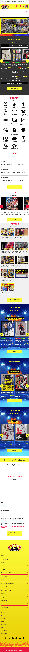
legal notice (8, 650)
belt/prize (4, 576)
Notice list (14, 187)
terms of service (14, 650)
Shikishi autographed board (8, 583)
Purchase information (5, 630)
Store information (4, 633)
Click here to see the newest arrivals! (14, 83)
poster (3, 604)
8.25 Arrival (13, 45)
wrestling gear (5, 559)
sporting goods (5, 607)
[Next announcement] (28, 2)
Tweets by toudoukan (14, 465)
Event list (14, 220)
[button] (1, 61)
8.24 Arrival (21, 45)
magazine (3, 593)
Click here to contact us (14, 533)
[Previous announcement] (1, 2)
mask (2, 555)
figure (2, 562)
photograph (4, 580)
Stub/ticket (4, 600)
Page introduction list (13, 300)
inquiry (2, 621)
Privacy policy (20, 650)
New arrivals (14, 88)
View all (14, 351)
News (2, 615)
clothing (3, 569)
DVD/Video (4, 586)
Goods (3, 566)
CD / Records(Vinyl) (6, 590)
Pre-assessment (4, 624)
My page (3, 612)
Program (3, 597)
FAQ (2, 627)
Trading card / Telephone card (9, 573)
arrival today (5, 45)
